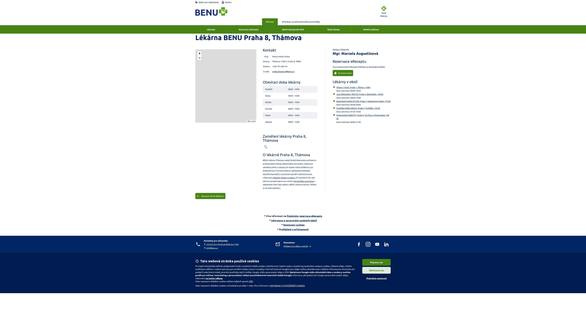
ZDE (251, 281)
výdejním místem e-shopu (283, 177)
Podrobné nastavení (376, 278)
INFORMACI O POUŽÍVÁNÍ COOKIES (287, 285)
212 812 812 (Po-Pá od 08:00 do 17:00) (222, 244)
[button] (199, 53)
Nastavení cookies (294, 224)
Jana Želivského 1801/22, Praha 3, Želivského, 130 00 (359, 94)
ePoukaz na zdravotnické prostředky (301, 21)
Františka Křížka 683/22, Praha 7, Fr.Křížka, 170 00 (358, 108)
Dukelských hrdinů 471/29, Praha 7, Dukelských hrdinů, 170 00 (363, 101)
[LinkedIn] (386, 244)
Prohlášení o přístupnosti (294, 229)
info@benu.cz (212, 248)
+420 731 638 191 (280, 66)
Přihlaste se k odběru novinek (296, 246)
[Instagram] (368, 244)
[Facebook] (359, 244)
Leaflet (253, 121)
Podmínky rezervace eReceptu (304, 216)
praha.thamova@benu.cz (283, 71)
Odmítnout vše (376, 270)
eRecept (270, 21)
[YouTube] (377, 244)
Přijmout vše (376, 262)
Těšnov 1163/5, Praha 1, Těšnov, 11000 (353, 87)
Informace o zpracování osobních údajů (294, 220)
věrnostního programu (303, 181)
